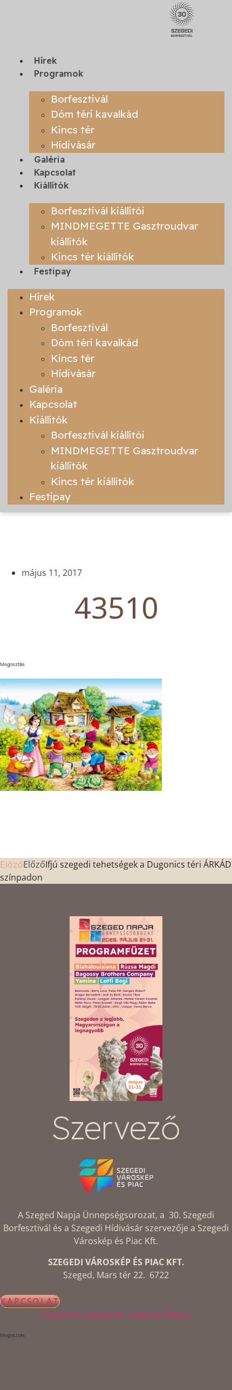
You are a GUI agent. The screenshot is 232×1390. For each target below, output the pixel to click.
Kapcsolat (55, 172)
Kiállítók (51, 185)
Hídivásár (73, 144)
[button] (116, 664)
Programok (59, 73)
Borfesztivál (79, 98)
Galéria (49, 159)
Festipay (52, 271)
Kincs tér (72, 129)
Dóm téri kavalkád (94, 114)
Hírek (45, 60)
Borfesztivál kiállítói (98, 210)
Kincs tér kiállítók (92, 256)
